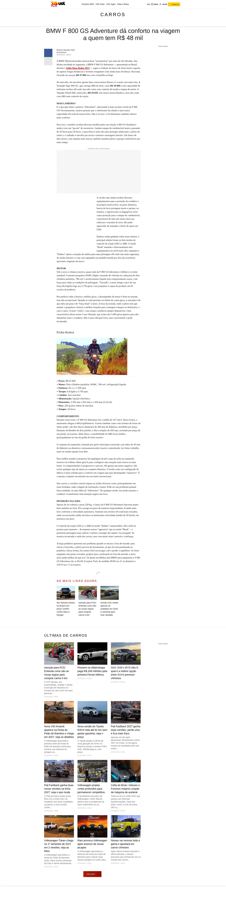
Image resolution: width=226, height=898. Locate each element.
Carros (113, 14)
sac (148, 4)
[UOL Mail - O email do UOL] (154, 4)
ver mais (91, 874)
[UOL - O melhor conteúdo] (57, 4)
